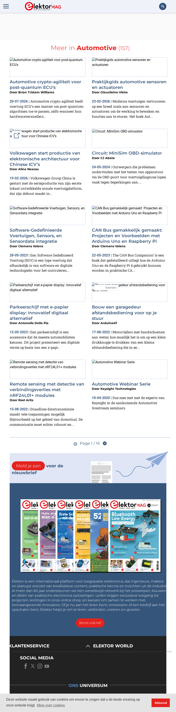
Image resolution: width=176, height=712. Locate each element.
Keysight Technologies (118, 389)
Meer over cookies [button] (51, 705)
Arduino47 (108, 323)
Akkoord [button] (161, 703)
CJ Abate (107, 158)
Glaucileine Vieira (114, 92)
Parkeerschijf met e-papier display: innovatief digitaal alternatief (39, 312)
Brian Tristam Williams (36, 92)
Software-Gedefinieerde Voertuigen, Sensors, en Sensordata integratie (36, 236)
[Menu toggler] (6, 6)
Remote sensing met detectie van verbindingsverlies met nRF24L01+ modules (47, 389)
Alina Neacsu (28, 169)
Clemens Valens (30, 246)
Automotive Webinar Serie (121, 384)
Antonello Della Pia (33, 323)
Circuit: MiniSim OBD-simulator (127, 153)
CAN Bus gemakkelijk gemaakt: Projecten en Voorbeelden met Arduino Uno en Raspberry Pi (127, 236)
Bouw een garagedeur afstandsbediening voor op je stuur (124, 312)
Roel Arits (25, 400)
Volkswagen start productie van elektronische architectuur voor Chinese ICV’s (45, 158)
